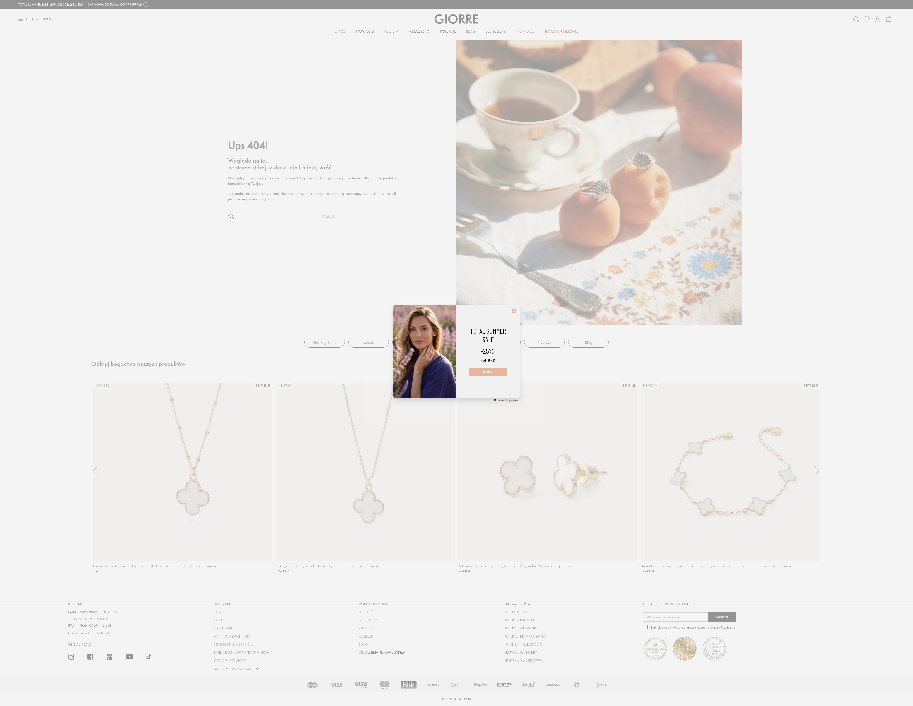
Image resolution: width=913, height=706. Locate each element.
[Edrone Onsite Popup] (456, 353)
